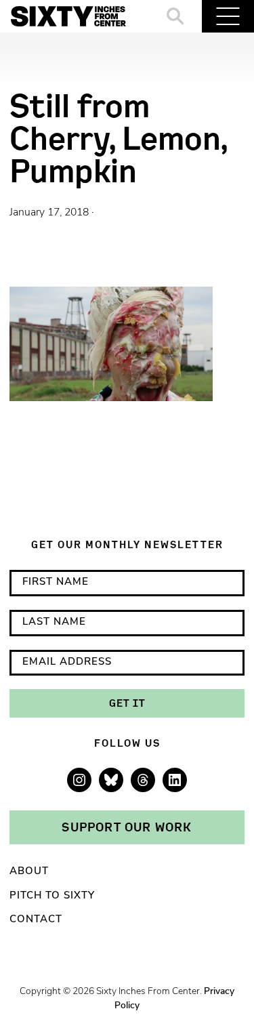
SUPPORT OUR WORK (127, 826)
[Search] (176, 16)
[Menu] (228, 16)
